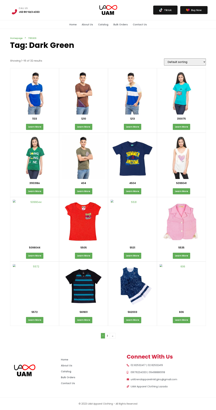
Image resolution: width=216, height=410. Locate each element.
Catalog (103, 24)
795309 (32, 38)
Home (73, 24)
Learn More (34, 126)
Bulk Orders (120, 24)
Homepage (16, 38)
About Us (87, 24)
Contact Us (140, 24)
